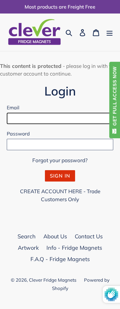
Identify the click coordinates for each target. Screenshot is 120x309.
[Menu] (109, 32)
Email (13, 107)
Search (27, 236)
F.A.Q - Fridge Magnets (60, 259)
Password (18, 134)
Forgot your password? (60, 160)
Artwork (28, 247)
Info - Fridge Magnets (74, 247)
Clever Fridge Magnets (52, 280)
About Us (55, 236)
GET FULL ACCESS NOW (114, 97)
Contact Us (89, 236)
